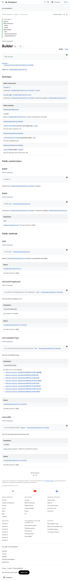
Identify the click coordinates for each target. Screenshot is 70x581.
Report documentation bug (54, 526)
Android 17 (5, 523)
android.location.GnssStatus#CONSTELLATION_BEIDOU (23, 386)
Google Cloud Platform (8, 559)
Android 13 (5, 534)
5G (25, 514)
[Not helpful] (66, 14)
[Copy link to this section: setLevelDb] (12, 417)
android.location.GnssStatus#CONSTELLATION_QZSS (22, 383)
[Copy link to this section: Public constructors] (23, 161)
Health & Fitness (29, 505)
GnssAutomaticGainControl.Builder (23, 90)
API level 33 (10, 41)
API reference (7, 8)
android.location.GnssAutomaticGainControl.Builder (19, 65)
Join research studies (53, 532)
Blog (3, 514)
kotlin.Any (5, 63)
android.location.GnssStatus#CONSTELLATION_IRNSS (23, 391)
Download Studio (29, 533)
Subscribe (24, 572)
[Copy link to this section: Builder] (9, 169)
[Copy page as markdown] (20, 46)
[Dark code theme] (67, 55)
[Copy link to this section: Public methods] (19, 234)
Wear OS (49, 503)
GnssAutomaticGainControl (18, 69)
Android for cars (51, 508)
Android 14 (5, 532)
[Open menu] (2, 2)
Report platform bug (52, 523)
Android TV (50, 511)
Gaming (27, 500)
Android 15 (5, 529)
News (3, 511)
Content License (49, 481)
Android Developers (7, 14)
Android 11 (5, 540)
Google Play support (52, 529)
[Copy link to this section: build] (7, 241)
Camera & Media (29, 508)
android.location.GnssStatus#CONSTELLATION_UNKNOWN (23, 372)
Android (4, 500)
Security (4, 505)
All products (5, 562)
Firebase (4, 556)
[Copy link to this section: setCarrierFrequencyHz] (22, 282)
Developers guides (30, 528)
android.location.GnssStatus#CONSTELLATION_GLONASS (23, 380)
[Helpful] (64, 14)
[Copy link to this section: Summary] (13, 77)
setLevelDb (7, 149)
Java (66, 49)
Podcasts (4, 516)
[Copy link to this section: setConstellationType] (20, 338)
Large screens (51, 500)
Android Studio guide (30, 525)
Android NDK (28, 536)
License (10, 568)
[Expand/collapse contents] (12, 19)
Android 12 (5, 537)
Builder (6, 87)
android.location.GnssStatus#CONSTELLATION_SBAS (22, 378)
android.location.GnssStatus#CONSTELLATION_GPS (22, 375)
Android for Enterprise (8, 503)
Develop (16, 14)
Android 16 (5, 526)
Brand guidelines (18, 568)
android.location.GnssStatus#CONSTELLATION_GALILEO (23, 389)
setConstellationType (11, 137)
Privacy (27, 511)
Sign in (66, 2)
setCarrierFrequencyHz (11, 126)
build (5, 114)
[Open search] (45, 2)
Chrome (4, 554)
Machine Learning (29, 503)
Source (4, 508)
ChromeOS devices (52, 505)
